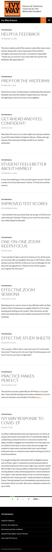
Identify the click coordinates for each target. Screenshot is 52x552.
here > (38, 397)
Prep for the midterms (25, 80)
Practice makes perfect (17, 378)
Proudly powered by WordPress (11, 549)
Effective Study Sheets (25, 337)
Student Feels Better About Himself (23, 166)
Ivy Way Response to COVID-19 (22, 420)
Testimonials (6, 30)
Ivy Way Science (9, 20)
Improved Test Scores (24, 203)
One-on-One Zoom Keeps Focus (20, 243)
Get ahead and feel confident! (21, 121)
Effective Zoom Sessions (18, 292)
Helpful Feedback (20, 33)
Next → (36, 499)
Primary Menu (49, 20)
